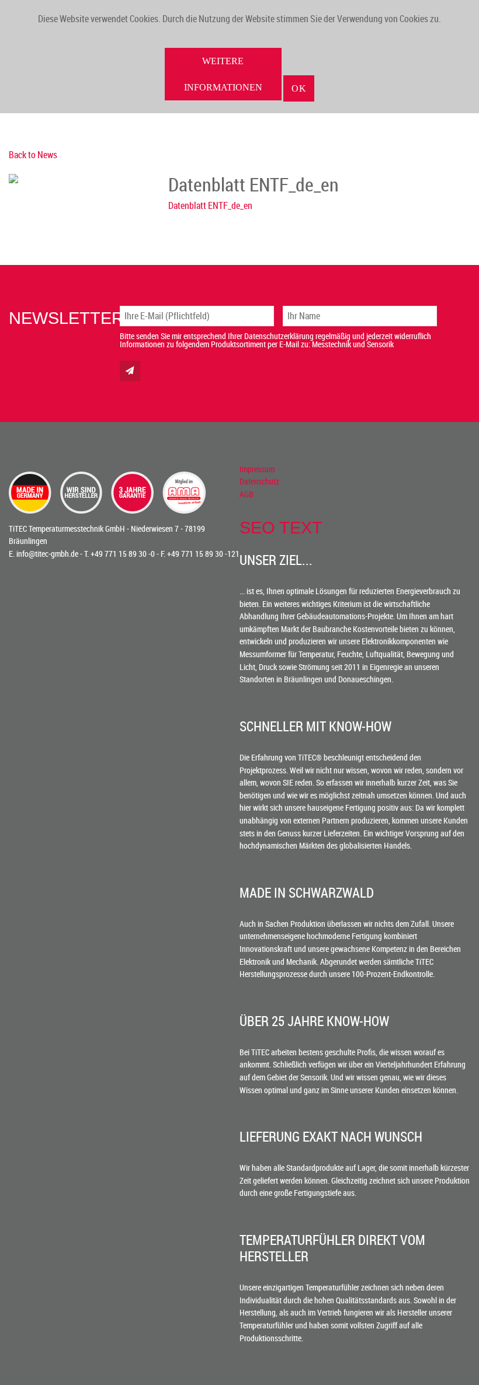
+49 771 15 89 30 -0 (123, 553)
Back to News (33, 154)
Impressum (257, 469)
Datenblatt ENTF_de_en (210, 205)
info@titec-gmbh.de (47, 553)
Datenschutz (259, 481)
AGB (246, 494)
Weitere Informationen (223, 74)
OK (299, 88)
